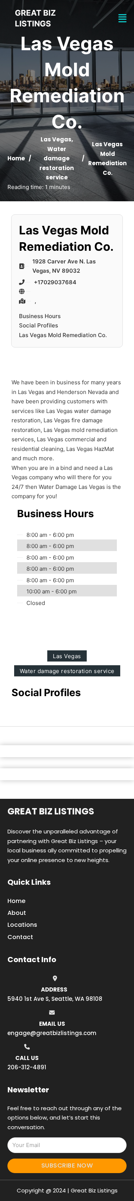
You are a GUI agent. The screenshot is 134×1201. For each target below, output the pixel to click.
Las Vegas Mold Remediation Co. (63, 335)
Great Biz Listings (50, 811)
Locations (22, 924)
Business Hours (40, 316)
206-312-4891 (26, 1067)
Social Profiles (38, 325)
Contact (20, 937)
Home (16, 158)
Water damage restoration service (67, 671)
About (16, 913)
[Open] (122, 18)
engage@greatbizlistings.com (51, 1033)
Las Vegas (56, 139)
